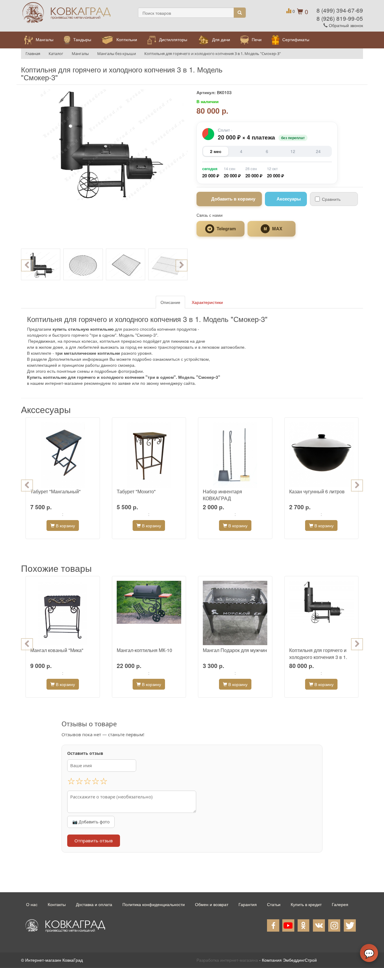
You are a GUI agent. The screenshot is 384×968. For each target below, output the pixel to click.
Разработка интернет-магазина (227, 960)
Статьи (273, 904)
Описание (170, 302)
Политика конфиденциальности (153, 904)
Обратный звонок (345, 25)
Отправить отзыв (93, 841)
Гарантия (247, 904)
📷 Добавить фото (91, 822)
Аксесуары (289, 198)
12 (292, 151)
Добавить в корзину (233, 198)
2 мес (215, 151)
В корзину (65, 525)
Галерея (340, 904)
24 (318, 151)
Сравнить (331, 199)
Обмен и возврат (211, 904)
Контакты (57, 904)
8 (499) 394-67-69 (339, 10)
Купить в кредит (306, 904)
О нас (32, 904)
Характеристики (207, 302)
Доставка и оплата (94, 904)
